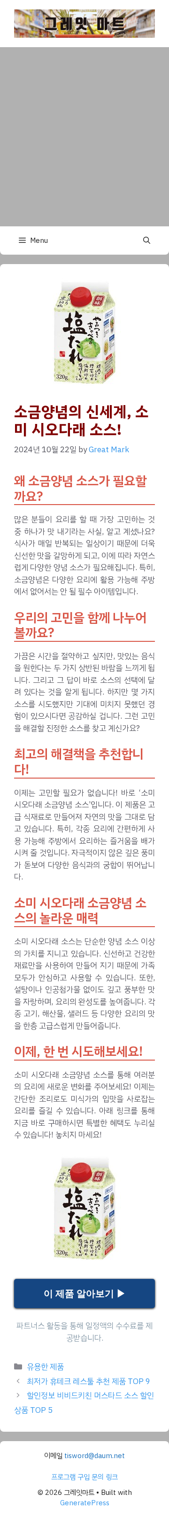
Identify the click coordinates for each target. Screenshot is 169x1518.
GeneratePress (84, 1503)
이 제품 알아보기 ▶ (85, 1293)
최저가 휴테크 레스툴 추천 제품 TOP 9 (88, 1381)
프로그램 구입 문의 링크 (84, 1477)
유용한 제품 (45, 1367)
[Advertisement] (84, 137)
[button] (147, 240)
